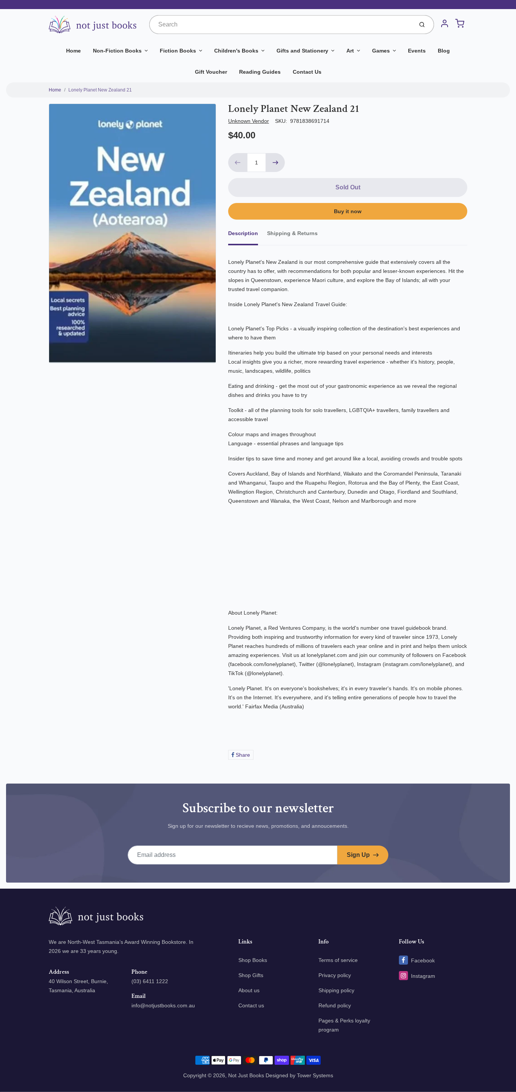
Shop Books (252, 960)
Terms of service (338, 960)
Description (243, 233)
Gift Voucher (211, 72)
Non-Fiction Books (117, 51)
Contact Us (307, 72)
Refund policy (334, 1005)
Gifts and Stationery (302, 51)
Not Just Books (246, 1075)
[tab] (247, 235)
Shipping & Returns (292, 233)
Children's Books (236, 51)
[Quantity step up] (275, 162)
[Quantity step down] (237, 162)
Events (417, 51)
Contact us (251, 1005)
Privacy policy (334, 975)
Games (381, 51)
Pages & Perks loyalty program (344, 1025)
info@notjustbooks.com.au (163, 1005)
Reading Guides (260, 72)
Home (73, 51)
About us (249, 990)
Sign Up (358, 855)
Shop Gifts (250, 975)
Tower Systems (315, 1075)
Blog (444, 51)
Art (350, 51)
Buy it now (348, 211)
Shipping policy (336, 990)
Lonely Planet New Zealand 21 (100, 90)
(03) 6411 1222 (149, 981)
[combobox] (280, 24)
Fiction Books (178, 51)
